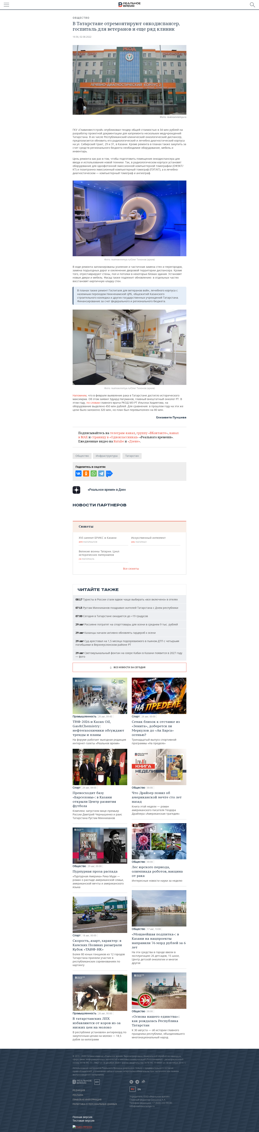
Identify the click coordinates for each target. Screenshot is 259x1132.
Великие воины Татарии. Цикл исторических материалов (99, 555)
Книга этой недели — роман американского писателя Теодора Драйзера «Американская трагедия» (157, 803)
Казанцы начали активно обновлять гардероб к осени (115, 633)
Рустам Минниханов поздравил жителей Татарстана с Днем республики (126, 608)
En (139, 1089)
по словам (93, 402)
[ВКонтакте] (78, 473)
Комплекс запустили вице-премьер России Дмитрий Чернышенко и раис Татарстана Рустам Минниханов (97, 805)
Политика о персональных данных (95, 1104)
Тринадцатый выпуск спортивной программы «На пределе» (156, 732)
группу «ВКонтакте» (152, 433)
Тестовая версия (83, 1120)
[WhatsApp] (94, 473)
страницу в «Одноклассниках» (115, 437)
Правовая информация (87, 1099)
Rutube (119, 441)
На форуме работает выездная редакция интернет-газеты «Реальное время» (99, 732)
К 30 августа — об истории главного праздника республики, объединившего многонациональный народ (158, 1026)
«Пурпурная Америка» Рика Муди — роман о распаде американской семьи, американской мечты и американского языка (98, 879)
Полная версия (82, 1117)
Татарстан (132, 456)
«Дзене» (134, 441)
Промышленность (84, 716)
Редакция (79, 1090)
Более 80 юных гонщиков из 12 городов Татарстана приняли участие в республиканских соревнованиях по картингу (99, 952)
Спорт (77, 787)
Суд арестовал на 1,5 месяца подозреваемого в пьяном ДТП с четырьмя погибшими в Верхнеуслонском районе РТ (127, 642)
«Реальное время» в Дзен (107, 489)
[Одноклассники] (86, 473)
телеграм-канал (122, 433)
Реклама (78, 1095)
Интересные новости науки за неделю (157, 873)
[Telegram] (101, 473)
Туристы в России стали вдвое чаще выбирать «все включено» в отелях (126, 599)
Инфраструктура (107, 456)
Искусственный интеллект (148, 539)
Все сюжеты (131, 568)
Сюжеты (86, 526)
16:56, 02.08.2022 (82, 36)
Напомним (79, 395)
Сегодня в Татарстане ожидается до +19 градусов (111, 616)
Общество (81, 17)
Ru (132, 1089)
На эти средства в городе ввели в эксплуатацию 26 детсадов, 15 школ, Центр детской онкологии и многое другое (159, 948)
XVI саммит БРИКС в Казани (97, 539)
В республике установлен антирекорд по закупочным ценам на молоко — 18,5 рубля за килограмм (99, 1028)
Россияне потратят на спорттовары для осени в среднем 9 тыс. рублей (126, 624)
